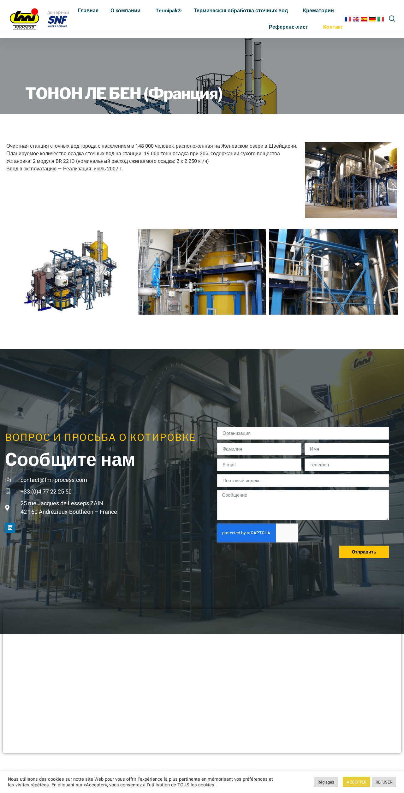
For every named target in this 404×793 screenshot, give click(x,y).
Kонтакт (333, 27)
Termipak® (169, 11)
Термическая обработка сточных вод (241, 11)
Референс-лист (288, 27)
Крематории (318, 11)
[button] (392, 18)
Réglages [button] (326, 782)
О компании (125, 11)
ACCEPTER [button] (356, 782)
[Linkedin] (10, 528)
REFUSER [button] (384, 782)
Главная (88, 11)
